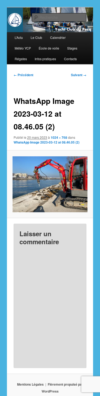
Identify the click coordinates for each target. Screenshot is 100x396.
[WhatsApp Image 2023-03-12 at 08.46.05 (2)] (50, 184)
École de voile (49, 48)
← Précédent (23, 74)
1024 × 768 (59, 137)
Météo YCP (23, 48)
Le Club (36, 37)
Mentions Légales (30, 384)
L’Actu (19, 37)
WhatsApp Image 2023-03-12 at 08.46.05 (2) (46, 142)
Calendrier (58, 37)
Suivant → (78, 74)
